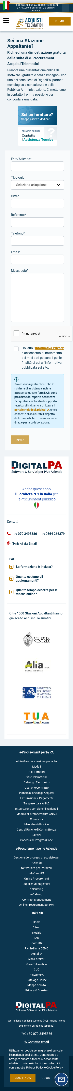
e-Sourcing (36, 889)
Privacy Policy (35, 1067)
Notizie (36, 932)
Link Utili (36, 913)
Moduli (36, 766)
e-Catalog (36, 894)
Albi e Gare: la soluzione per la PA (36, 761)
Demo (59, 21)
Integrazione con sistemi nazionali (36, 809)
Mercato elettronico (36, 824)
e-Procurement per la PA (36, 752)
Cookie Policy (54, 1067)
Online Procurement (36, 878)
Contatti (36, 943)
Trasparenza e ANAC (36, 803)
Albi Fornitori (37, 772)
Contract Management (36, 899)
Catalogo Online (37, 980)
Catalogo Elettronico (36, 782)
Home (36, 922)
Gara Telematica (36, 964)
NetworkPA (36, 975)
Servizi (36, 835)
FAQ (36, 938)
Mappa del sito (36, 985)
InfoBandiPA (36, 873)
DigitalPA (36, 954)
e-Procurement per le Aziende (36, 848)
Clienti (36, 927)
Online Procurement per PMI (36, 905)
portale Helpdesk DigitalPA (31, 409)
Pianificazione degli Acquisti (36, 793)
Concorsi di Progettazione (36, 840)
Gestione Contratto (37, 787)
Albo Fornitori (36, 959)
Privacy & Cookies (36, 990)
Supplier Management (36, 884)
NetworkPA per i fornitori (36, 868)
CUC (36, 969)
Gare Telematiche (36, 777)
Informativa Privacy (49, 348)
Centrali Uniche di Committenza (36, 829)
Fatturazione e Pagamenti (36, 798)
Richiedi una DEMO (36, 948)
